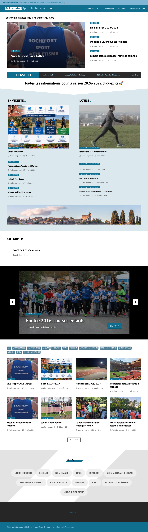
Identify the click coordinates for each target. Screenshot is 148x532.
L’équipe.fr (135, 75)
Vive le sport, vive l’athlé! (28, 56)
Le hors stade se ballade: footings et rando (113, 55)
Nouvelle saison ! (34, 3)
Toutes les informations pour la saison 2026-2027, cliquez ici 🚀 (73, 83)
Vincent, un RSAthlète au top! (19, 192)
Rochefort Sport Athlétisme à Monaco (23, 166)
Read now (114, 326)
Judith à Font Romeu (16, 179)
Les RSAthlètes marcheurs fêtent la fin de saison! (123, 424)
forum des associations (26, 250)
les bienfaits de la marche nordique (93, 151)
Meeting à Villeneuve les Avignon (108, 41)
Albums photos (34, 314)
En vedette (13, 148)
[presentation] (12, 302)
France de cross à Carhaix (89, 178)
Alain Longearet (19, 61)
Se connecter (74, 512)
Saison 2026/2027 (15, 151)
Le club (15, 51)
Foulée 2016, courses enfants (55, 320)
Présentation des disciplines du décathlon (95, 191)
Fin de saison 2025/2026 (104, 27)
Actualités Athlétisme (90, 148)
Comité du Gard (47, 75)
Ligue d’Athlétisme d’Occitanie (75, 75)
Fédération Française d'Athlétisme (108, 75)
